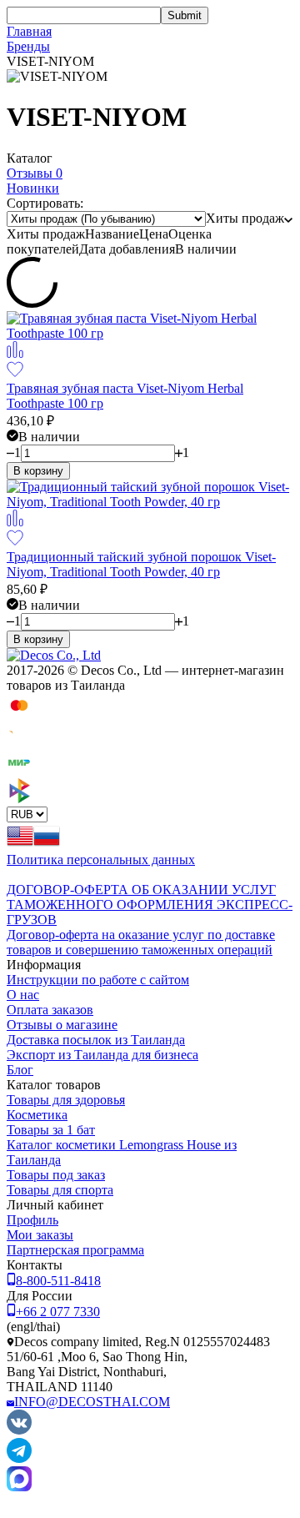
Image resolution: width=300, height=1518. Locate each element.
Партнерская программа (75, 1250)
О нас (23, 995)
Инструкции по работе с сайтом (98, 980)
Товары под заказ (56, 1175)
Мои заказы (40, 1235)
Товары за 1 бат (51, 1130)
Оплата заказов (50, 1010)
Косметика (37, 1115)
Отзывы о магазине (62, 1025)
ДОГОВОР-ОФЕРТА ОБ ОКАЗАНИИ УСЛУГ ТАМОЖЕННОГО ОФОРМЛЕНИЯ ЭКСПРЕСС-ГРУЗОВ (149, 904)
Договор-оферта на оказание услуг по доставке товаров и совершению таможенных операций (141, 942)
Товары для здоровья (66, 1100)
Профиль (32, 1220)
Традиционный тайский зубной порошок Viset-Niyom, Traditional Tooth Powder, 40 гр (141, 564)
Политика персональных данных (101, 859)
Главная (29, 31)
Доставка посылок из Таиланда (96, 1040)
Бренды (28, 46)
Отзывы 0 (34, 173)
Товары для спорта (60, 1190)
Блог (20, 1070)
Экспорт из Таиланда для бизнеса (102, 1055)
